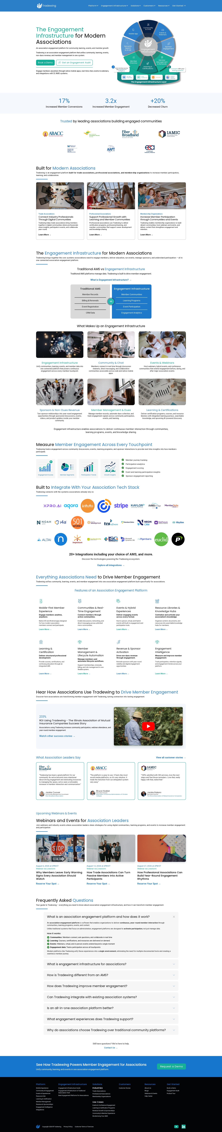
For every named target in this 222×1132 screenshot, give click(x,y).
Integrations (40, 1110)
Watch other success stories (56, 736)
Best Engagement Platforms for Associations (73, 1095)
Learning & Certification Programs (103, 1108)
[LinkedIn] (183, 1126)
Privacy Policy (68, 1127)
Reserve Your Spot (46, 883)
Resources (163, 5)
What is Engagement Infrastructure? (109, 279)
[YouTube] (176, 1126)
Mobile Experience (42, 1088)
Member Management (43, 1101)
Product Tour (171, 1093)
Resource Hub (41, 1096)
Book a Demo (45, 62)
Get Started (177, 5)
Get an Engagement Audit (76, 62)
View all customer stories (170, 757)
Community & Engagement (45, 1091)
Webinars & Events (151, 1093)
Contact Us (110, 1047)
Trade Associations (99, 1091)
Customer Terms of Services (84, 1127)
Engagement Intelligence (44, 1107)
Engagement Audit (173, 1091)
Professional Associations (101, 1094)
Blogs (147, 1091)
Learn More (44, 235)
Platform (92, 5)
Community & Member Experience (103, 1113)
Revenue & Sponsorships (44, 1104)
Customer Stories (124, 1088)
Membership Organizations (101, 1096)
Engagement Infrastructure (113, 5)
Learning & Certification (44, 1099)
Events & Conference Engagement (103, 1105)
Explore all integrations (109, 565)
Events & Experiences (43, 1093)
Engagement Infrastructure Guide (69, 1088)
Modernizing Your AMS (100, 1116)
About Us (148, 1088)
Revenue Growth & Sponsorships (103, 1110)
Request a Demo (171, 1066)
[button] (111, 916)
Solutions (135, 5)
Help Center (148, 1096)
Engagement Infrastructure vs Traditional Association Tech (71, 1092)
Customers (148, 5)
